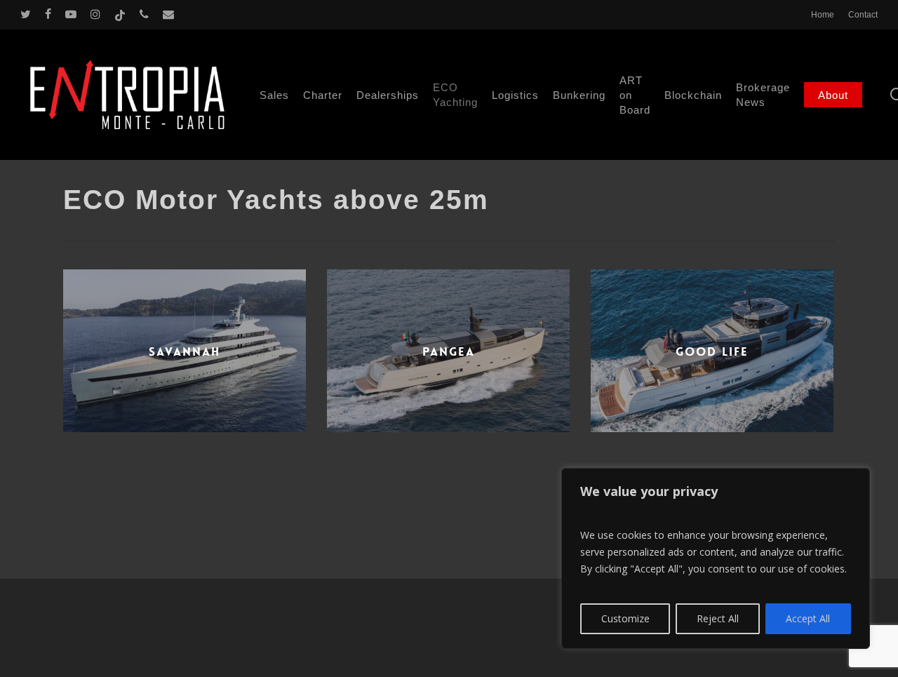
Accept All (808, 618)
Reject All (718, 618)
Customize (625, 618)
